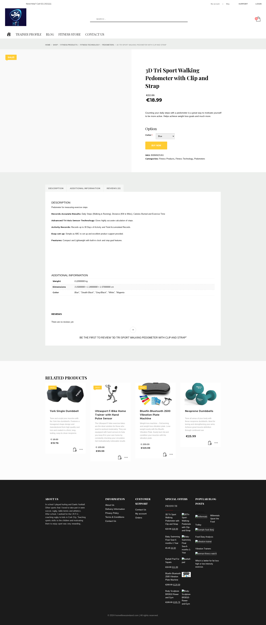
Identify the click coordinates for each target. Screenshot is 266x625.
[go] (92, 19)
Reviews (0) (114, 188)
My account (215, 4)
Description (55, 188)
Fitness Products (166, 159)
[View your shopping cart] (258, 19)
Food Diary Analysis (204, 537)
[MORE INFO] (81, 450)
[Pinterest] (16, 4)
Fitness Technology (184, 159)
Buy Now (156, 145)
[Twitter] (11, 4)
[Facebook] (6, 4)
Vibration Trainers (203, 549)
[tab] (55, 188)
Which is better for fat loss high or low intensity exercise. (207, 564)
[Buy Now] (75, 450)
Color (148, 135)
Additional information (85, 188)
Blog (227, 4)
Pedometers (199, 159)
